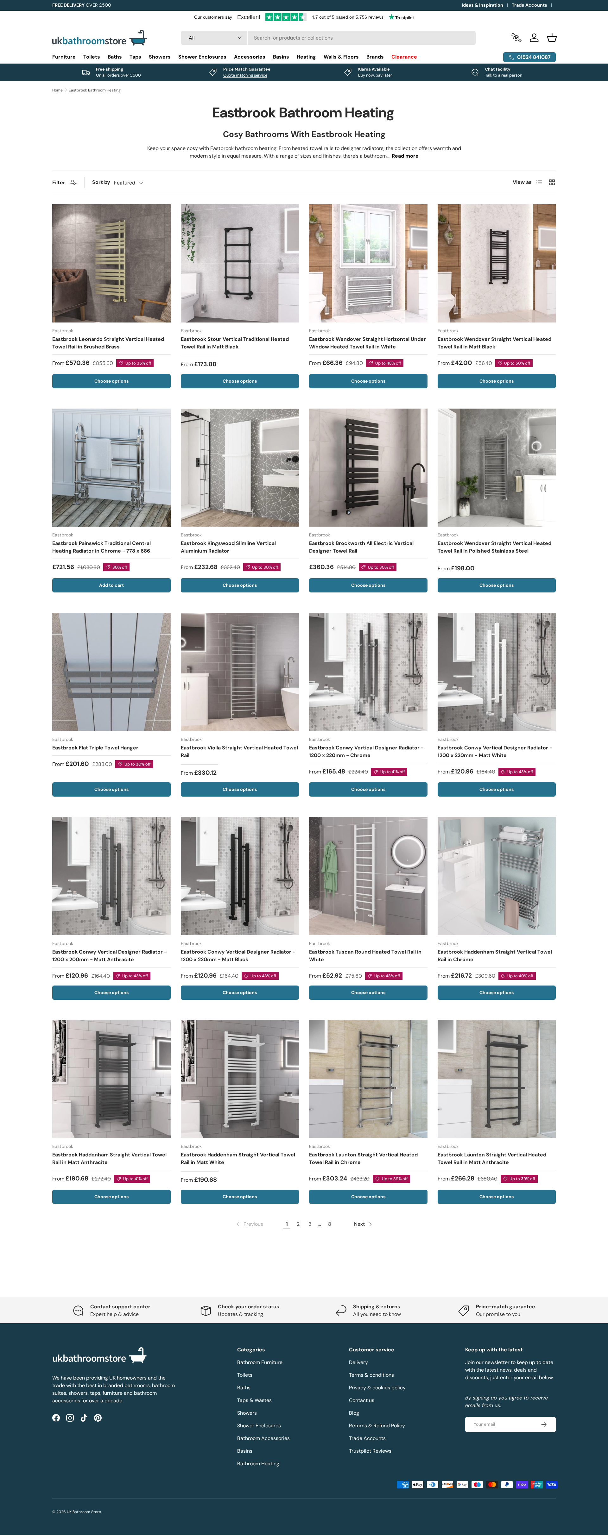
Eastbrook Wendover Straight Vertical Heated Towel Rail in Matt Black (494, 343)
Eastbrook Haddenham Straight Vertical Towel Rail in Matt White (238, 1158)
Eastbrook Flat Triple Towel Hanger (95, 747)
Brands (375, 56)
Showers (160, 56)
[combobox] (328, 38)
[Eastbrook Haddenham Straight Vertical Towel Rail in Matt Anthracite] (111, 1079)
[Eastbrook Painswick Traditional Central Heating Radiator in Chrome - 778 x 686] (111, 468)
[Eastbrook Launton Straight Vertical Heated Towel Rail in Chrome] (368, 1079)
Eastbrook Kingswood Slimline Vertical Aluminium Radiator (228, 547)
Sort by (101, 182)
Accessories (249, 56)
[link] (249, 1224)
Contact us (361, 1400)
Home (57, 90)
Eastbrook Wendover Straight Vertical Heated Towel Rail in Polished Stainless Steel (494, 547)
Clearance (404, 56)
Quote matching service (245, 75)
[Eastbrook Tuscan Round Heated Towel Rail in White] (368, 876)
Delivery (358, 1362)
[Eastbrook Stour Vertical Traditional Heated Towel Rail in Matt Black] (240, 263)
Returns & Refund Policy (377, 1425)
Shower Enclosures (202, 56)
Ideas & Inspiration (482, 5)
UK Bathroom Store (84, 1511)
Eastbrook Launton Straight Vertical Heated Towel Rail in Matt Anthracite (492, 1158)
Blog (354, 1413)
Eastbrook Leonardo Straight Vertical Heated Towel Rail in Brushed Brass (108, 343)
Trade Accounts (529, 5)
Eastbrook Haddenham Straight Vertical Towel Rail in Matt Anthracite (109, 1158)
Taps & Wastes (254, 1400)
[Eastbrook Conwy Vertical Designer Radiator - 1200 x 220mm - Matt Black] (240, 876)
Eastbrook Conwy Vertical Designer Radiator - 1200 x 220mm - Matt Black (238, 955)
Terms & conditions (371, 1375)
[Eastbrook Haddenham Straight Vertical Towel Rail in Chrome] (497, 876)
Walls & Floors (341, 56)
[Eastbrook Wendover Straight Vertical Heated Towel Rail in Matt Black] (497, 263)
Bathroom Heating (258, 1463)
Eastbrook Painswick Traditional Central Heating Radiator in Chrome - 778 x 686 (101, 547)
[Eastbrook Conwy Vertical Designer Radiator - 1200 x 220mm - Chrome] (368, 672)
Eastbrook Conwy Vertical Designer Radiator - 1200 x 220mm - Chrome (366, 751)
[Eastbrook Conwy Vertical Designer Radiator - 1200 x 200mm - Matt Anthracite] (111, 876)
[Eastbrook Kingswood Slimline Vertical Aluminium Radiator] (240, 468)
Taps (135, 56)
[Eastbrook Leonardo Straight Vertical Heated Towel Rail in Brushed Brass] (111, 263)
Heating (306, 56)
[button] (552, 38)
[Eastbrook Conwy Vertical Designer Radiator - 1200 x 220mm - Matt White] (497, 672)
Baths (115, 56)
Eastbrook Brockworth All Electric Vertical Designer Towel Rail (361, 547)
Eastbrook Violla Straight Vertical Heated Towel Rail (239, 751)
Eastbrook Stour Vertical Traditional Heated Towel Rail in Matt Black (235, 343)
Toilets (91, 56)
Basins (281, 56)
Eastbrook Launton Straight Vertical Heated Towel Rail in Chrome (363, 1158)
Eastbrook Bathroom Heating (95, 90)
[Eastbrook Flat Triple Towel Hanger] (111, 672)
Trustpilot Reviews (370, 1451)
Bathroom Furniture (259, 1362)
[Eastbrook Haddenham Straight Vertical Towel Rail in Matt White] (240, 1079)
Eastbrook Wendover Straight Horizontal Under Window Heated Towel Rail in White (367, 343)
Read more (405, 156)
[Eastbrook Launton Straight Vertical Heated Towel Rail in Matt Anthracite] (497, 1079)
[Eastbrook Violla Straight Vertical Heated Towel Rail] (240, 672)
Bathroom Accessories (263, 1438)
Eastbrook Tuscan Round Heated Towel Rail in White (365, 955)
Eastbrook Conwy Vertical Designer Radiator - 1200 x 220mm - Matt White (495, 751)
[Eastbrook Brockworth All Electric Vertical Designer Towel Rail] (368, 468)
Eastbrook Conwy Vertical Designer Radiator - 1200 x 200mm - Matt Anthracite (109, 955)
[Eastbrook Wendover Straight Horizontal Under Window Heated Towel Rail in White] (368, 263)
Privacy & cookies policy (377, 1387)
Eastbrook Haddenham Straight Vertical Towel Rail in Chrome (495, 955)
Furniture (64, 56)
